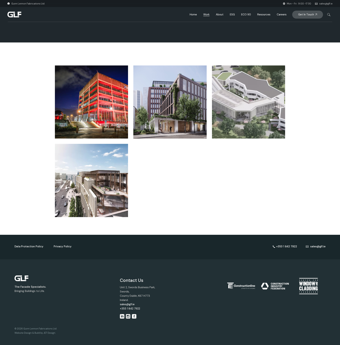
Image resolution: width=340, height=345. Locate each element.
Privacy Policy (63, 246)
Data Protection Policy (29, 246)
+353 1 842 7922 (130, 308)
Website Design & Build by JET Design (35, 332)
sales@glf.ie (326, 3)
